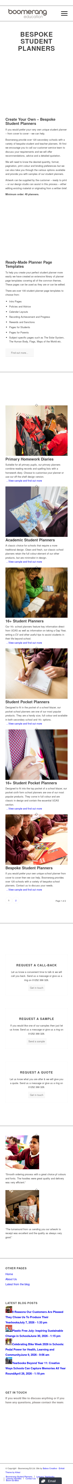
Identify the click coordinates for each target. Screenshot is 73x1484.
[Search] (53, 13)
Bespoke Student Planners (29, 867)
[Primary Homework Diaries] (36, 455)
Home (9, 1274)
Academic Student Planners (30, 539)
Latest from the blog (17, 1284)
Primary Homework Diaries (29, 459)
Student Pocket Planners (27, 701)
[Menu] (62, 13)
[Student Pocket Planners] (36, 698)
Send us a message (26, 1441)
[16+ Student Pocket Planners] (36, 779)
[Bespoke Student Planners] (36, 864)
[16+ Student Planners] (36, 616)
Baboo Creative (50, 1468)
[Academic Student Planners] (36, 536)
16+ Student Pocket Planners (31, 782)
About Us (11, 1279)
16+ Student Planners (24, 621)
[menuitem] (53, 13)
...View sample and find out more (23, 480)
